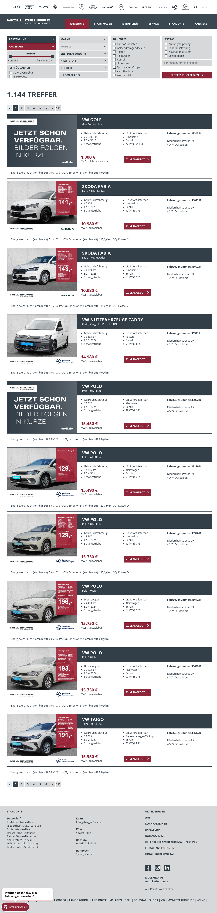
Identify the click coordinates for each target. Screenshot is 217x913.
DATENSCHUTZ (154, 836)
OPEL (128, 900)
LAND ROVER (98, 900)
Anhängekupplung (180, 44)
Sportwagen (103, 23)
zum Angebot (135, 159)
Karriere (201, 23)
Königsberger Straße (88, 822)
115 (58, 108)
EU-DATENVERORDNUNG (160, 848)
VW (163, 900)
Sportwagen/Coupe (128, 67)
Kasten (121, 52)
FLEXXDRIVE (58, 900)
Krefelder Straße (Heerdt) (22, 822)
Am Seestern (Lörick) (19, 840)
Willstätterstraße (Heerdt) (22, 843)
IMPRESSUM (152, 830)
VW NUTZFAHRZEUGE (181, 900)
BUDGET (31, 53)
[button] (15, 907)
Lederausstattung (179, 48)
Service (154, 23)
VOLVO (201, 900)
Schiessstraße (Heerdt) (20, 829)
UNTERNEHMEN (155, 811)
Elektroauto (20, 76)
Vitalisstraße (83, 833)
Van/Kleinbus (125, 71)
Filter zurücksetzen (185, 75)
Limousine (123, 63)
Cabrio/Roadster (127, 44)
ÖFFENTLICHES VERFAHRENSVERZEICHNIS (171, 842)
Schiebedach (176, 55)
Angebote (77, 23)
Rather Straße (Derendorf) (22, 836)
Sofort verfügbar (23, 72)
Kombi (121, 59)
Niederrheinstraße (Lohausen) (25, 825)
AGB (148, 817)
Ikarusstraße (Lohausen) (21, 833)
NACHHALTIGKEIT (156, 823)
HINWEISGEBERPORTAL (159, 854)
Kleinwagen (124, 55)
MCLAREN (115, 900)
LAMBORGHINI (78, 900)
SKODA (153, 900)
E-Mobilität (130, 23)
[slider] (10, 56)
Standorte (176, 23)
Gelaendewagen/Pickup (131, 48)
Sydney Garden (85, 854)
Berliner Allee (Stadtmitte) (22, 847)
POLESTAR (140, 900)
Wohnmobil (124, 75)
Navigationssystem (180, 52)
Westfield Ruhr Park (88, 843)
